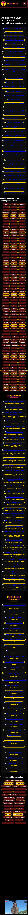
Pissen (13, 260)
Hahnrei (14, 387)
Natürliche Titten (22, 317)
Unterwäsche (13, 317)
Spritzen (22, 311)
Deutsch (6, 322)
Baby (6, 232)
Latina (6, 207)
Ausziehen (22, 339)
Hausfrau (6, 288)
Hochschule (6, 348)
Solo (22, 221)
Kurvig (6, 314)
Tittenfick (22, 373)
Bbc (14, 305)
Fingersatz (14, 218)
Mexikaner (22, 365)
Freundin (14, 353)
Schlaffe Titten (14, 300)
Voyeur (14, 384)
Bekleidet (22, 308)
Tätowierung (14, 277)
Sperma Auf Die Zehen (19, 791)
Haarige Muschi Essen (20, 822)
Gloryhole (6, 384)
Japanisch (22, 224)
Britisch (14, 302)
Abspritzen (6, 283)
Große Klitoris (22, 367)
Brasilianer (22, 342)
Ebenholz (6, 229)
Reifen (6, 328)
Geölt (6, 362)
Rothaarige (14, 209)
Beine (6, 209)
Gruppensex (6, 339)
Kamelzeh (22, 207)
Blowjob (6, 243)
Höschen (14, 207)
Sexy (14, 221)
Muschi (14, 288)
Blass (6, 325)
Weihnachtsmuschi (8, 817)
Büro (14, 359)
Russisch (22, 288)
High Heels (14, 348)
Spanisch (14, 362)
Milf (22, 328)
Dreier (6, 319)
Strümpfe (22, 297)
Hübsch (6, 365)
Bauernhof (22, 379)
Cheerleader (5, 342)
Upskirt (14, 283)
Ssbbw (14, 269)
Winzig (15, 336)
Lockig (14, 286)
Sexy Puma (23, 786)
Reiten (22, 280)
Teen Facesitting (9, 780)
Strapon (22, 353)
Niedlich (22, 331)
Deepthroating (22, 302)
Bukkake (6, 387)
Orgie (22, 286)
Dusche (6, 249)
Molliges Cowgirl (9, 820)
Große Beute (15, 345)
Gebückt (6, 246)
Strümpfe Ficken (18, 780)
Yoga (14, 350)
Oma (6, 280)
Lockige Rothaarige (7, 811)
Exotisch (14, 381)
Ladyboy (14, 266)
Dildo (22, 294)
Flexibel (22, 359)
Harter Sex (5, 794)
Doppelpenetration (23, 370)
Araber (13, 367)
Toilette (7, 814)
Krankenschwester (6, 336)
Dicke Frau (6, 277)
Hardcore (6, 218)
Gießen (21, 266)
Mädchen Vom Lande (8, 783)
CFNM (14, 291)
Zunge (14, 328)
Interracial (14, 229)
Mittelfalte (14, 365)
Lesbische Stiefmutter (9, 800)
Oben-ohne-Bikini (8, 806)
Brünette (22, 229)
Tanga (5, 317)
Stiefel (6, 331)
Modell (6, 252)
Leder (14, 297)
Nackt (14, 331)
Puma (22, 269)
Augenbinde (21, 384)
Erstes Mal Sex (13, 794)
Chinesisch (6, 381)
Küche (22, 376)
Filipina (21, 387)
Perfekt (22, 218)
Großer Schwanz (6, 345)
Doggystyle (6, 235)
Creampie (22, 252)
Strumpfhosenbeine (8, 803)
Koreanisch (14, 373)
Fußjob (22, 362)
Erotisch (6, 373)
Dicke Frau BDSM (20, 783)
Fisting (6, 286)
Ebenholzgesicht (20, 800)
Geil (22, 325)
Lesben (6, 274)
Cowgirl (6, 266)
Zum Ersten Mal (22, 215)
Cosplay (14, 226)
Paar (6, 359)
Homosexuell (6, 226)
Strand (22, 246)
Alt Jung (14, 224)
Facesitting (14, 212)
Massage (6, 260)
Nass (14, 255)
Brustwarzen (14, 294)
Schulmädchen (6, 308)
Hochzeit (14, 379)
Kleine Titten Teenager (18, 814)
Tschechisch (6, 353)
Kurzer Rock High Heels (9, 797)
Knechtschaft (6, 255)
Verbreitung (6, 291)
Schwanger (14, 238)
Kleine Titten (14, 271)
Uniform (14, 322)
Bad (22, 381)
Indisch (14, 257)
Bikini (6, 269)
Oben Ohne (22, 291)
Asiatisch (22, 277)
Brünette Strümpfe (19, 806)
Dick (6, 224)
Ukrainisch (14, 311)
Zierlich (6, 204)
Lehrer (14, 263)
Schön (22, 240)
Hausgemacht (6, 271)
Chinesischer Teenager (19, 817)
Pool (4, 370)
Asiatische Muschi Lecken (19, 811)
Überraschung (14, 342)
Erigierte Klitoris (20, 797)
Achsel (14, 235)
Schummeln (21, 390)
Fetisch (22, 314)
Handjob (14, 325)
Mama (22, 283)
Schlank (6, 240)
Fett (22, 212)
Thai (6, 297)
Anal (22, 255)
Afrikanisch (14, 280)
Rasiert (14, 308)
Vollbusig (14, 274)
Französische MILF (6, 786)
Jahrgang (22, 235)
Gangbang (14, 249)
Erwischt (6, 367)
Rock (6, 294)
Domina (22, 226)
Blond (6, 238)
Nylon (22, 263)
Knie (14, 376)
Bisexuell (22, 333)
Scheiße (14, 246)
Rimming (22, 257)
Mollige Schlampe (8, 791)
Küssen (13, 215)
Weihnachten (6, 305)
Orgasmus (22, 356)
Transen (22, 204)
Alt (22, 322)
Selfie (22, 271)
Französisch (5, 300)
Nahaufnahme (22, 305)
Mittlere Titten (6, 350)
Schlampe (14, 333)
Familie (6, 311)
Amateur (22, 243)
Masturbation (22, 260)
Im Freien (23, 345)
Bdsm (14, 339)
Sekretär (22, 319)
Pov (14, 252)
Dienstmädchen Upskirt (8, 822)
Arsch (22, 232)
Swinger (6, 379)
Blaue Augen (22, 350)
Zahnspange (14, 390)
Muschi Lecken (6, 333)
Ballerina (6, 390)
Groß (22, 274)
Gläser (6, 221)
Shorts (6, 263)
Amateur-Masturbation (21, 789)
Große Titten (14, 232)
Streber (6, 257)
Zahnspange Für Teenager (7, 789)
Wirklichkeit (14, 314)
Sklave (15, 786)
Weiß (22, 249)
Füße (14, 243)
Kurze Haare (23, 336)
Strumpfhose (6, 212)
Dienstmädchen (12, 370)
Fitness (22, 300)
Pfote (5, 215)
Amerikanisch (6, 302)
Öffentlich (22, 209)
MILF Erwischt (19, 820)
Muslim (20, 808)
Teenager (14, 204)
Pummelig (14, 240)
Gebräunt (6, 356)
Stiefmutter (14, 356)
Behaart (22, 238)
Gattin (14, 319)
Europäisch (21, 348)
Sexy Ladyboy (22, 794)
